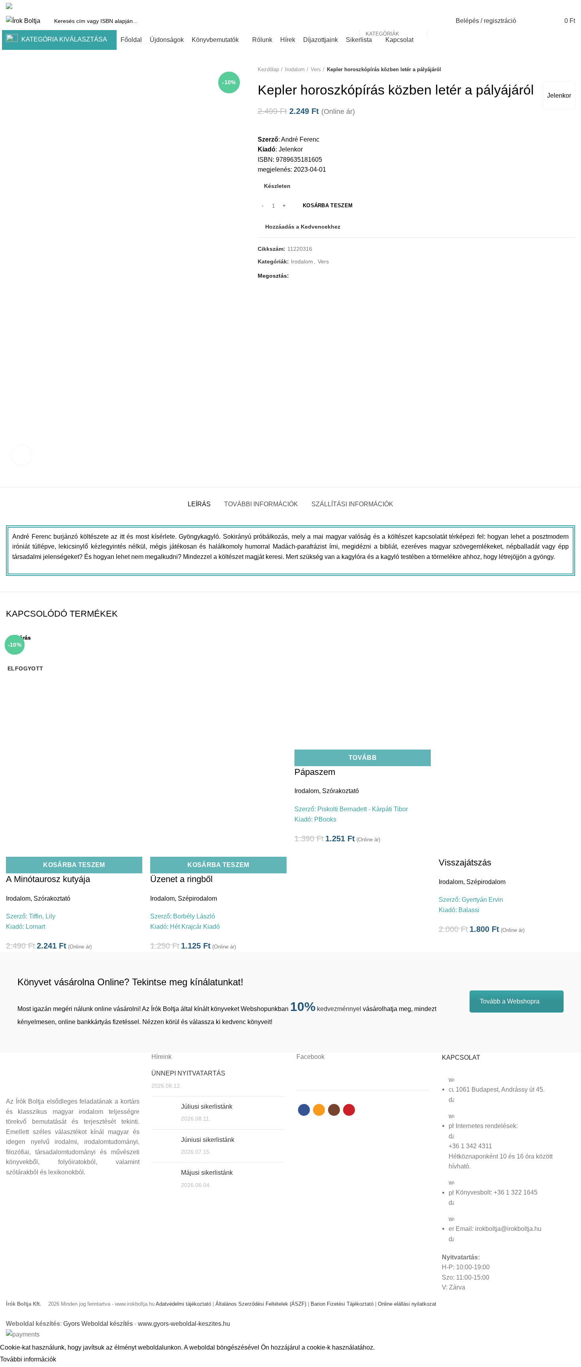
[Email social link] (552, 6)
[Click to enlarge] (22, 455)
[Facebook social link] (543, 6)
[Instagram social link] (561, 6)
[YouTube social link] (570, 6)
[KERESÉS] (437, 21)
